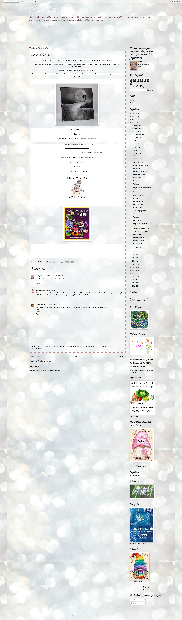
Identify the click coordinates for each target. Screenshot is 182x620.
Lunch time (137, 220)
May (135, 147)
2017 (134, 267)
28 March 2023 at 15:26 (49, 290)
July (135, 141)
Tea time (136, 217)
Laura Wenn (82, 74)
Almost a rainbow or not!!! (141, 214)
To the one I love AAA (140, 231)
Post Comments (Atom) (45, 361)
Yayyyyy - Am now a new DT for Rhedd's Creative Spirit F (140, 299)
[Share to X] (70, 262)
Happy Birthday (138, 234)
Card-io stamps (77, 76)
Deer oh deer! (138, 204)
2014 (134, 276)
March (136, 153)
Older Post (121, 357)
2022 (134, 255)
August (136, 138)
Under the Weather (139, 174)
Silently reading (138, 195)
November (137, 128)
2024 (134, 119)
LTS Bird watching (139, 237)
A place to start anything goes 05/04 (72, 144)
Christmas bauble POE (141, 228)
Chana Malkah (41, 304)
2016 (134, 270)
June (135, 144)
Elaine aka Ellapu (146, 62)
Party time (136, 168)
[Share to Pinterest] (74, 262)
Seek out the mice (139, 192)
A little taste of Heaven (140, 165)
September (138, 134)
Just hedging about (139, 211)
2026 (134, 113)
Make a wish (137, 207)
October (137, 131)
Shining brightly (138, 159)
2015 (134, 273)
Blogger (107, 616)
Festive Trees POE (139, 198)
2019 (134, 261)
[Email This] (66, 262)
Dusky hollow (137, 181)
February (137, 247)
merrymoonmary (89, 616)
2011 (134, 286)
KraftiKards (47, 10)
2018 (134, 264)
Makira (38, 290)
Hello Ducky (137, 178)
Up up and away (138, 162)
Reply (38, 284)
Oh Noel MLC (137, 243)
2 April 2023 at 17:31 (54, 304)
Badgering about (138, 201)
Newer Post (34, 357)
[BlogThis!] (68, 262)
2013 (134, 280)
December (137, 125)
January (137, 251)
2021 (134, 258)
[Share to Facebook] (72, 262)
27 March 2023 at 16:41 (55, 276)
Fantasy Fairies (138, 240)
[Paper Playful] (141, 466)
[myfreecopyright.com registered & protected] (141, 372)
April (135, 150)
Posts (134, 599)
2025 (134, 116)
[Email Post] (61, 262)
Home (77, 357)
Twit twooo (136, 184)
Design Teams (134, 103)
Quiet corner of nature (140, 156)
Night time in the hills (140, 171)
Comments (136, 603)
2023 (134, 122)
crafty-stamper (41, 276)
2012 (134, 283)
